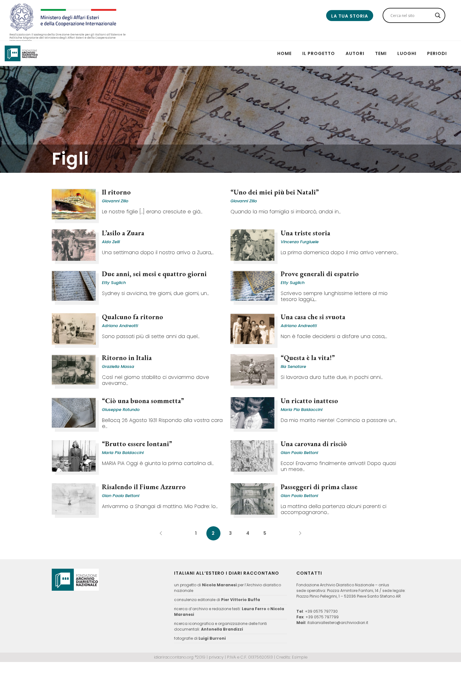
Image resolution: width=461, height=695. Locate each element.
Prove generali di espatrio (320, 273)
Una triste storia (305, 233)
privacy (216, 657)
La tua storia (349, 16)
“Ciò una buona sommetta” (143, 400)
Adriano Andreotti (120, 326)
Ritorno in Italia (127, 357)
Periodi (437, 53)
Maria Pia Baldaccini (301, 410)
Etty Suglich (114, 283)
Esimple (299, 657)
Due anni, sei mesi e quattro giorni (154, 273)
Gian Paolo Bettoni (299, 453)
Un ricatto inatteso (309, 400)
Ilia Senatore (293, 366)
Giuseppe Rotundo (121, 410)
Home (284, 53)
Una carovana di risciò (314, 443)
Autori (355, 53)
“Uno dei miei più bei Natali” (274, 192)
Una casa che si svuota (313, 316)
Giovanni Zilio (115, 201)
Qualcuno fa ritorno (132, 316)
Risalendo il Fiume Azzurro (144, 486)
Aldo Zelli (111, 242)
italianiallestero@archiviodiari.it (337, 622)
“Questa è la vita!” (308, 357)
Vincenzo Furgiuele (300, 242)
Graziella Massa (118, 366)
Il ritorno (116, 192)
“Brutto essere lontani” (137, 443)
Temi (381, 53)
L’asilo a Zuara (123, 233)
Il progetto (318, 53)
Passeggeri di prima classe (319, 486)
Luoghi (406, 53)
